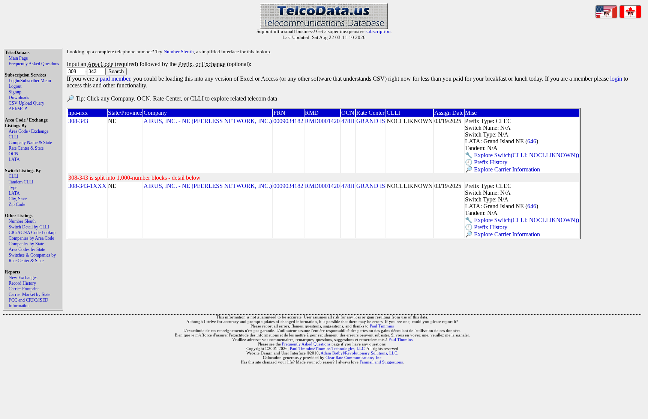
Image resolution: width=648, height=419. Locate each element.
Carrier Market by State (29, 294)
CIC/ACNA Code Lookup (32, 232)
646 (531, 141)
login (616, 78)
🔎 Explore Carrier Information (502, 169)
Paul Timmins (382, 326)
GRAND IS (370, 121)
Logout (15, 86)
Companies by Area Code (31, 238)
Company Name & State (30, 142)
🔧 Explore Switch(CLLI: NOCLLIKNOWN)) (522, 155)
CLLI (13, 137)
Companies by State (26, 243)
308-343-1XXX (87, 186)
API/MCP (18, 108)
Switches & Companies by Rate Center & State (32, 257)
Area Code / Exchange (28, 131)
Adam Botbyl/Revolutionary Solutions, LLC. (359, 353)
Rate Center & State (26, 148)
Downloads (19, 97)
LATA (14, 159)
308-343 (78, 121)
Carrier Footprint (24, 288)
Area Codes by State (27, 249)
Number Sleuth (22, 221)
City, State (18, 198)
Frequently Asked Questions (34, 63)
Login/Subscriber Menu (30, 80)
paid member (115, 78)
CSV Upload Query (26, 103)
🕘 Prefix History (486, 162)
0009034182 (288, 121)
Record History (22, 283)
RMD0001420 (322, 121)
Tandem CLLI (21, 182)
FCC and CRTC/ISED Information (28, 302)
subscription (378, 31)
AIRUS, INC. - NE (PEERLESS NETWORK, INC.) (208, 121)
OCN (13, 153)
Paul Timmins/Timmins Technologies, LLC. (328, 348)
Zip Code (17, 204)
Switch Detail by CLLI (29, 227)
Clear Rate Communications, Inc (353, 357)
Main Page (18, 58)
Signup (15, 92)
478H (348, 121)
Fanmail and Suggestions (381, 362)
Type (13, 187)
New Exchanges (23, 277)
